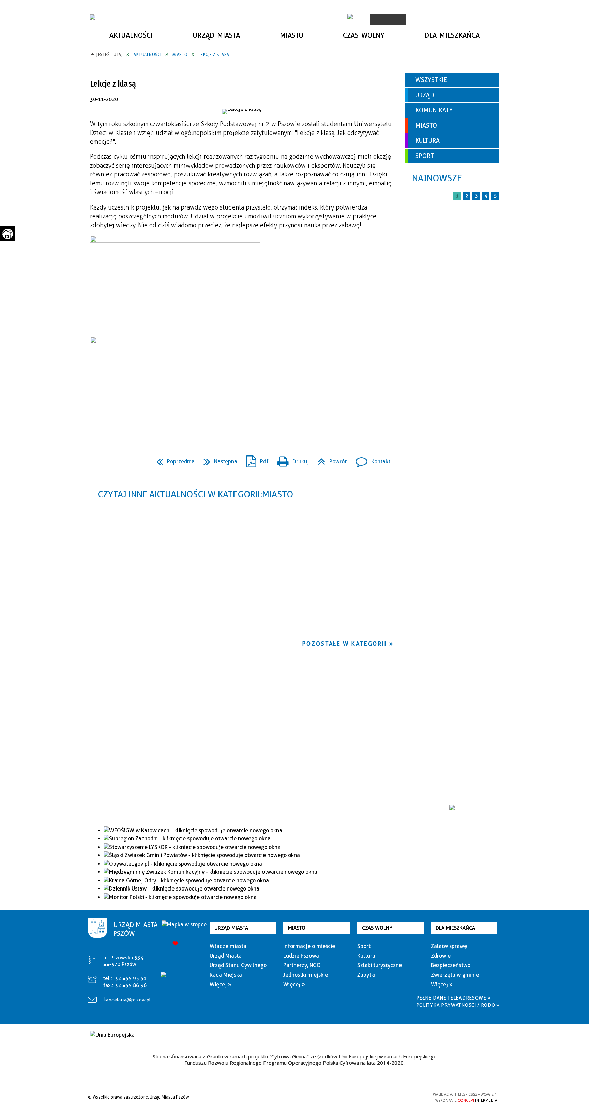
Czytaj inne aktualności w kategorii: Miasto (195, 494)
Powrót (329, 459)
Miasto (426, 125)
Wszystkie (431, 79)
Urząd (424, 95)
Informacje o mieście (309, 946)
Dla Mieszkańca (455, 928)
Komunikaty (434, 110)
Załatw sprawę (449, 946)
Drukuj (290, 459)
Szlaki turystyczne (379, 965)
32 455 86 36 (131, 985)
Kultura (427, 140)
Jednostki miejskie (305, 975)
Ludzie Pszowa (301, 956)
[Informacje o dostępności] (388, 19)
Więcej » (220, 984)
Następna (217, 459)
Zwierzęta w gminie (455, 975)
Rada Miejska (226, 975)
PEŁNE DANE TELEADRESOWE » (453, 998)
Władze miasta (228, 946)
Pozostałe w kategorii (344, 643)
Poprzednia (173, 459)
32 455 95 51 (131, 978)
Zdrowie (441, 956)
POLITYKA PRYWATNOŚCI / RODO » (458, 1005)
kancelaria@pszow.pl (127, 999)
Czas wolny (377, 928)
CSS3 (390, 1096)
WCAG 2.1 (411, 1096)
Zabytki (366, 975)
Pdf (255, 459)
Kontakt (370, 459)
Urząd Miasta (231, 928)
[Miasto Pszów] (92, 17)
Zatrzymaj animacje (376, 19)
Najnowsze (437, 178)
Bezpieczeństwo (450, 965)
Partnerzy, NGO (302, 965)
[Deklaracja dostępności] (400, 19)
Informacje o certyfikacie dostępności (292, 1097)
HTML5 (379, 1096)
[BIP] (350, 16)
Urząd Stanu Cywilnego (238, 965)
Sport (424, 155)
